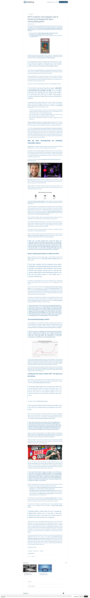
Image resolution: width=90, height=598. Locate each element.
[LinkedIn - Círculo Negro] (63, 593)
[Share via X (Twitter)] (30, 556)
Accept (86, 596)
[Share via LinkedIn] (32, 556)
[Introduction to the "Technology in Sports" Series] (45, 568)
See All (66, 562)
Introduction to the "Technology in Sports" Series (43, 574)
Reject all (81, 596)
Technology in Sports (31, 553)
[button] (65, 6)
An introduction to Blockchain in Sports (28, 574)
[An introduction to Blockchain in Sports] (30, 568)
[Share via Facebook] (28, 556)
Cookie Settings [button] (76, 596)
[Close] (88, 596)
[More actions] (61, 14)
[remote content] (45, 170)
